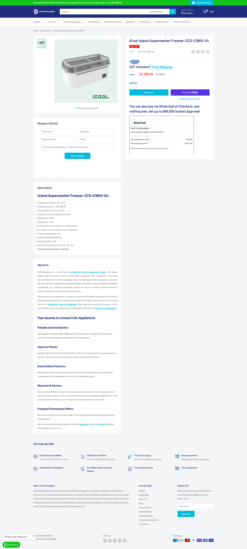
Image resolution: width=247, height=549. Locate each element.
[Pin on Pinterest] (198, 52)
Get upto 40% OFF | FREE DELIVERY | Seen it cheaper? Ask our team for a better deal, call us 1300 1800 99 (77, 3)
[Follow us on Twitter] (110, 540)
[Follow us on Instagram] (115, 540)
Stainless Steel (162, 22)
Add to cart (149, 92)
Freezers (52, 22)
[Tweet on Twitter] (203, 52)
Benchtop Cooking (112, 22)
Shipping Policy (146, 516)
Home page (144, 495)
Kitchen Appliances (182, 22)
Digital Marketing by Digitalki (44, 539)
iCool (131, 52)
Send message (77, 155)
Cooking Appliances (72, 22)
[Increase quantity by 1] (155, 83)
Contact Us (144, 524)
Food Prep (130, 22)
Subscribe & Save (203, 3)
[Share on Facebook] (193, 52)
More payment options (190, 98)
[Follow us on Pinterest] (119, 540)
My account (186, 13)
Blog (141, 503)
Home (35, 31)
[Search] (172, 11)
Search (142, 490)
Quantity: (133, 83)
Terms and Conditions (149, 520)
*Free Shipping (161, 67)
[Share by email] (208, 52)
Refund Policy (145, 511)
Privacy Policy (145, 507)
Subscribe (186, 514)
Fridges (36, 22)
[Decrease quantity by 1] (142, 83)
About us (143, 499)
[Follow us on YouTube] (124, 540)
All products (45, 31)
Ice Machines (145, 22)
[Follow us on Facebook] (105, 540)
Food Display (94, 22)
